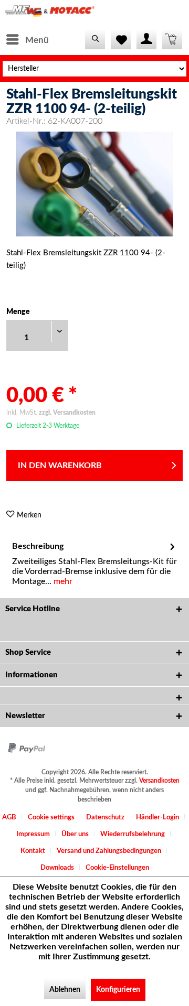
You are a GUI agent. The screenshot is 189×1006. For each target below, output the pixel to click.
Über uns (75, 834)
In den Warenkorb (60, 465)
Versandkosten (159, 780)
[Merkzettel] (120, 39)
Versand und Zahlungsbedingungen (109, 851)
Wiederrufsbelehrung (132, 834)
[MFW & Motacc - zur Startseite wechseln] (49, 14)
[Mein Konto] (146, 39)
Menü (37, 40)
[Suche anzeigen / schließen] (95, 39)
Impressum (33, 834)
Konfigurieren (118, 989)
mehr (61, 581)
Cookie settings (51, 817)
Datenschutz (105, 817)
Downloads (57, 867)
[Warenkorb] (172, 39)
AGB (9, 817)
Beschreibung (38, 546)
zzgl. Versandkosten (67, 412)
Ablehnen (64, 989)
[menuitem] (27, 39)
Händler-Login (157, 817)
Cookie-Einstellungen (117, 867)
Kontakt (32, 851)
